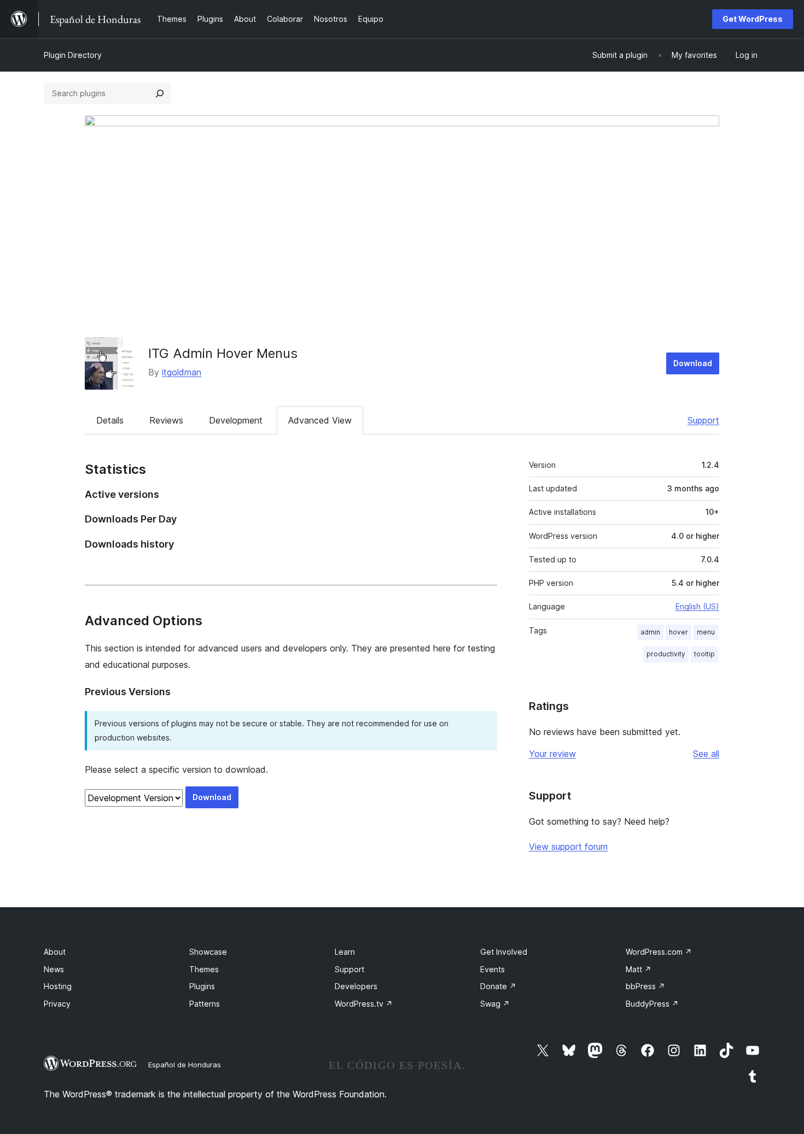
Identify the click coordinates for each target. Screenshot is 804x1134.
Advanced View (320, 420)
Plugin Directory (73, 55)
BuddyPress (652, 1003)
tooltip (704, 654)
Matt (638, 969)
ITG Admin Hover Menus (223, 353)
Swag (495, 1003)
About (55, 951)
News (54, 969)
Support (703, 420)
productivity (665, 654)
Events (492, 969)
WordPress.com (659, 951)
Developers (356, 986)
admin (650, 632)
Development (236, 420)
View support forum (568, 846)
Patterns (204, 1003)
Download (692, 363)
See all (706, 753)
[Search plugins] (160, 93)
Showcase (208, 951)
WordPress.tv (364, 1003)
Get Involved (503, 951)
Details (110, 420)
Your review (552, 753)
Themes (204, 969)
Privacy (57, 1003)
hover (678, 632)
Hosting (58, 986)
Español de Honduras (184, 1064)
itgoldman (181, 372)
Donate (498, 986)
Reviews (166, 420)
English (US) (697, 606)
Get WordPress (753, 18)
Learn (345, 951)
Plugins (202, 986)
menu (706, 632)
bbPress (645, 986)
